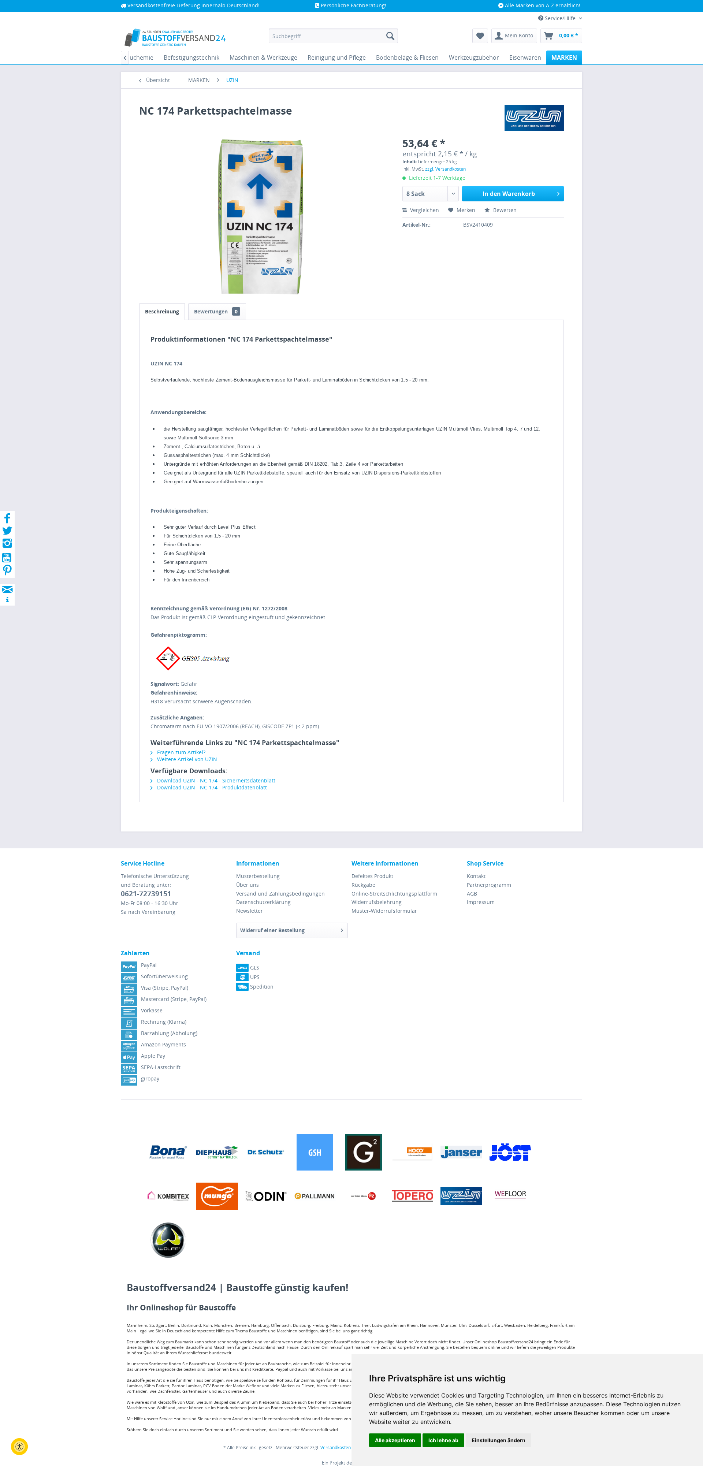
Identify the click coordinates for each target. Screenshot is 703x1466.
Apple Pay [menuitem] (153, 1055)
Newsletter (249, 910)
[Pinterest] (7, 572)
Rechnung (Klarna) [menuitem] (163, 1021)
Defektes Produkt (372, 875)
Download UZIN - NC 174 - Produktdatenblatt (211, 787)
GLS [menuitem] (254, 967)
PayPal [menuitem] (149, 964)
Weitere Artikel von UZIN (186, 759)
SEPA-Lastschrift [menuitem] (161, 1067)
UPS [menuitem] (254, 977)
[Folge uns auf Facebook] (7, 520)
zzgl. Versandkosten (445, 169)
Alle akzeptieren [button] (395, 1440)
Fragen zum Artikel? (180, 752)
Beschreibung (162, 311)
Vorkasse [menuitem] (152, 1010)
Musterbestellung (258, 875)
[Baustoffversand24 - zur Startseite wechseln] (175, 38)
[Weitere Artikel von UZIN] (534, 118)
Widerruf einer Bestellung (272, 930)
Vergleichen (424, 209)
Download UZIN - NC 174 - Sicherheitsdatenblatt (215, 780)
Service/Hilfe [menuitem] (560, 18)
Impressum (481, 901)
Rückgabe (363, 884)
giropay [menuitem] (150, 1078)
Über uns (247, 884)
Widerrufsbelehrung (377, 901)
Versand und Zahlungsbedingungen (280, 893)
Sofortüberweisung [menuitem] (164, 976)
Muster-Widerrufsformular (384, 910)
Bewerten (504, 209)
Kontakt (476, 875)
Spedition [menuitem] (261, 986)
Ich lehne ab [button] (443, 1440)
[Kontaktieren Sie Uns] (7, 582)
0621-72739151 (146, 893)
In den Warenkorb (509, 194)
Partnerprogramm (489, 884)
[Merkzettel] (480, 36)
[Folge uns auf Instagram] (7, 545)
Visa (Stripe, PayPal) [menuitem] (164, 987)
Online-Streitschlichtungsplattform (394, 893)
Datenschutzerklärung (263, 901)
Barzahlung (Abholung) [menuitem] (169, 1033)
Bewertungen (216, 311)
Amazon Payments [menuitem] (163, 1044)
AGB (472, 893)
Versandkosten (335, 1447)
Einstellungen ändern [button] (498, 1440)
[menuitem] (333, 36)
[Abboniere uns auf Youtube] (7, 559)
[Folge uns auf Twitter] (7, 533)
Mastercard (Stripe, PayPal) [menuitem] (174, 999)
